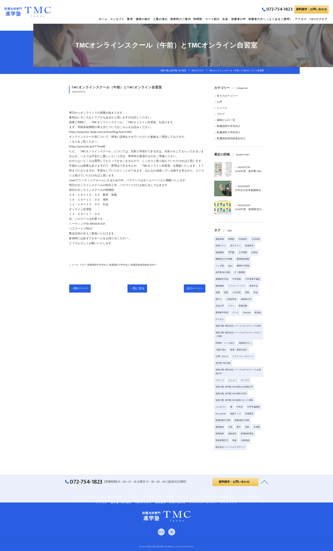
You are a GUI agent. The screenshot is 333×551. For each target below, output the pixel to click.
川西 (230, 427)
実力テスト (235, 245)
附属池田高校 (247, 433)
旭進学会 (253, 286)
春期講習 (220, 252)
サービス (245, 380)
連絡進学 (232, 433)
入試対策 (255, 239)
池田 (247, 427)
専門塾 (231, 252)
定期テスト (221, 245)
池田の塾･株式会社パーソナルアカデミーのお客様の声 (238, 371)
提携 (218, 292)
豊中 (239, 427)
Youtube (246, 312)
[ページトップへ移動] (264, 481)
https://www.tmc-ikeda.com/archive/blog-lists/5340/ (100, 132)
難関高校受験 (243, 259)
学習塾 (257, 427)
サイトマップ (228, 503)
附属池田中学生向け (97, 265)
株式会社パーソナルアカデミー (230, 447)
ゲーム (235, 312)
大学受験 (243, 252)
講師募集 (220, 286)
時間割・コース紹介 (225, 343)
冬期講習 (249, 413)
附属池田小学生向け (119, 265)
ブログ (82, 265)
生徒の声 (220, 305)
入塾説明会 (231, 299)
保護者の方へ (245, 343)
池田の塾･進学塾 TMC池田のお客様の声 (234, 387)
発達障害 (249, 245)
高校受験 (220, 239)
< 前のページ (80, 288)
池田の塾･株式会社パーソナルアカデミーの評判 (238, 326)
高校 (234, 440)
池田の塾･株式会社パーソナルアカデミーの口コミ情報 (238, 334)
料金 (256, 292)
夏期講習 (220, 427)
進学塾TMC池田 (223, 272)
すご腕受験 (239, 272)
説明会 (254, 252)
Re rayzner (221, 413)
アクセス (220, 319)
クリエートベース (236, 286)
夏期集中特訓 (222, 312)
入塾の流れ (221, 349)
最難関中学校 (222, 279)
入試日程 (236, 292)
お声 (219, 102)
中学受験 (236, 279)
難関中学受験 (243, 265)
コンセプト (221, 407)
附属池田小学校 (241, 420)
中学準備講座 (253, 407)
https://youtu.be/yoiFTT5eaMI (87, 146)
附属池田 (220, 433)
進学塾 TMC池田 (223, 363)
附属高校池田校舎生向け (143, 265)
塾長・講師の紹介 (238, 349)
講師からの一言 (226, 120)
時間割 (231, 239)
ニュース (73, 265)
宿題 (226, 292)
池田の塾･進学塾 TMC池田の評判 (231, 393)
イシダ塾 (220, 265)
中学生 (240, 407)
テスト (231, 305)
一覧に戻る (137, 288)
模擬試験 (243, 305)
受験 (247, 292)
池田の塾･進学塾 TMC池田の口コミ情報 (234, 400)
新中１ (219, 299)
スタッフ (220, 380)
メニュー (232, 380)
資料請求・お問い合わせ (311, 9)
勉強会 (258, 312)
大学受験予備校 (252, 279)
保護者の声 (246, 299)
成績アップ (235, 413)
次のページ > (195, 288)
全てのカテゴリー (227, 96)
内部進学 (243, 239)
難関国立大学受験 (224, 259)
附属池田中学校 (223, 420)
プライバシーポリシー (243, 356)
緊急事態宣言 (222, 440)
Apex (230, 265)
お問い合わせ (222, 356)
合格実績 (245, 440)
